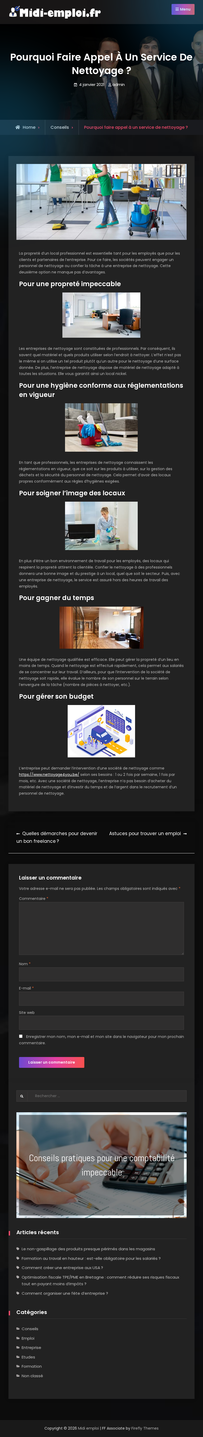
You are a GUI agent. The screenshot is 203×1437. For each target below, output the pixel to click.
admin (118, 84)
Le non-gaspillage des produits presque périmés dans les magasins (88, 1249)
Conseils (30, 1328)
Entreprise (31, 1347)
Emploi (28, 1338)
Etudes (28, 1357)
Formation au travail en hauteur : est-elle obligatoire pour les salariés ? (91, 1258)
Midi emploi (88, 1428)
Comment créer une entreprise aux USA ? (62, 1267)
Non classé (32, 1376)
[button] (101, 1165)
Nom (25, 964)
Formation (32, 1366)
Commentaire (33, 898)
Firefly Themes (145, 1428)
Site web (27, 1012)
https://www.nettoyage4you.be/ (49, 774)
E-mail (26, 988)
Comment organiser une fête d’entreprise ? (65, 1293)
